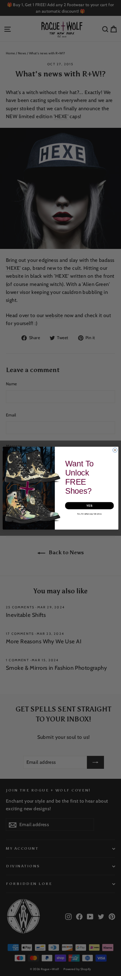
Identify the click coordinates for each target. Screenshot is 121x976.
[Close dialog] (115, 450)
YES (89, 505)
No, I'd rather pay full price (89, 514)
